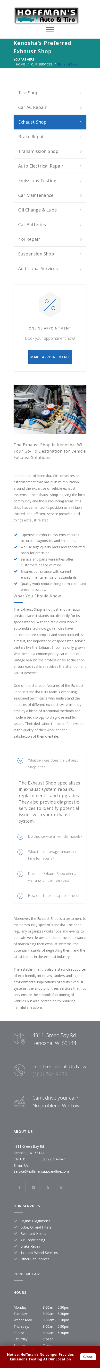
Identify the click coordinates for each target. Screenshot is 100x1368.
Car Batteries (32, 224)
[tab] (50, 764)
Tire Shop (28, 92)
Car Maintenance (35, 195)
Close (88, 1357)
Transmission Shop (38, 151)
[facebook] (19, 1187)
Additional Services (38, 268)
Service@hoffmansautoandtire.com (41, 1171)
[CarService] (46, 15)
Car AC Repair (32, 107)
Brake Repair (31, 136)
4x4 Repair (29, 239)
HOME (20, 64)
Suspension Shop (36, 254)
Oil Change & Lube (37, 210)
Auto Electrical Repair (40, 166)
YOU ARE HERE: (24, 59)
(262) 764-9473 (50, 1074)
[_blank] (34, 1187)
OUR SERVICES (41, 64)
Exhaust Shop (32, 122)
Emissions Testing (37, 180)
